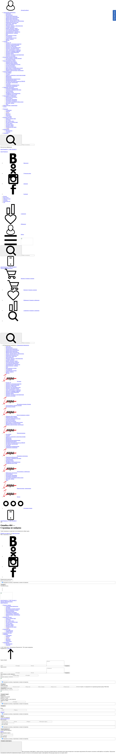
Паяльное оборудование (11, 62)
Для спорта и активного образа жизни (14, 101)
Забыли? (2, 712)
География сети (9, 630)
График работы (9, 631)
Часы (7, 104)
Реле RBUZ (8, 72)
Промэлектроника (7, 71)
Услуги (4, 106)
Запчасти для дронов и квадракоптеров (15, 54)
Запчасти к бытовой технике (12, 48)
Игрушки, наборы (10, 103)
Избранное (23, 224)
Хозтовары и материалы (11, 100)
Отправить (3, 584)
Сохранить (67, 665)
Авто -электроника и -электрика (13, 50)
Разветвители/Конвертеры (12, 88)
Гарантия (8, 131)
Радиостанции (9, 98)
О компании (9, 110)
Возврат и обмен (10, 125)
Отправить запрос (4, 694)
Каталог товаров (7, 605)
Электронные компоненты (9, 12)
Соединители (9, 36)
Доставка (5, 41)
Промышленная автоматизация (13, 78)
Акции (7, 112)
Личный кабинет (25, 10)
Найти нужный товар (11, 118)
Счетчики (8, 83)
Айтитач (9, 648)
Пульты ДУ (8, 42)
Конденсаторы (9, 14)
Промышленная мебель (11, 80)
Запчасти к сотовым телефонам (13, 51)
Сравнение (23, 213)
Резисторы (8, 13)
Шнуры (7, 40)
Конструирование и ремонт (9, 60)
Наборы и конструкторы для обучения (14, 70)
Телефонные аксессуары (11, 94)
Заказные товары (10, 53)
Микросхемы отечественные (12, 19)
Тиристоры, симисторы (11, 23)
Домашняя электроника (8, 87)
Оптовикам (5, 133)
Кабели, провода (10, 39)
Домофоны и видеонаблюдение (13, 93)
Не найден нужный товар (12, 122)
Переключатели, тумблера (12, 33)
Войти (22, 234)
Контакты (8, 113)
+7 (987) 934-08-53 (12, 149)
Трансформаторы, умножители (13, 31)
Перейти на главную (5, 533)
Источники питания (10, 59)
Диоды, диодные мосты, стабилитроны (15, 21)
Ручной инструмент (10, 65)
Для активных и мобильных (9, 95)
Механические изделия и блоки (13, 69)
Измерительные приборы (12, 63)
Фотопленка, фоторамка (11, 99)
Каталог (5, 196)
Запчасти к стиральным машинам (13, 43)
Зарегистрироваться (5, 718)
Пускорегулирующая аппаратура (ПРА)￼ (15, 81)
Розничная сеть (6, 201)
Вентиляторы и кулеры (11, 35)
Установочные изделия (11, 37)
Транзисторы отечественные (12, 17)
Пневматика (9, 77)
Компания (5, 109)
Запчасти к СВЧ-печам (11, 46)
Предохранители (10, 24)
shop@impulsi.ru (4, 149)
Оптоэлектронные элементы (12, 29)
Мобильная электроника (11, 97)
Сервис (7, 128)
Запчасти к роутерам (10, 56)
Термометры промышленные (12, 85)
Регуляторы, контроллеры (12, 82)
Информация (6, 129)
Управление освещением (11, 86)
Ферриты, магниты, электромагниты (14, 25)
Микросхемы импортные (11, 18)
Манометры (8, 76)
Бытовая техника (10, 92)
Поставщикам (9, 130)
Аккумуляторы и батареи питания (14, 58)
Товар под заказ (6, 198)
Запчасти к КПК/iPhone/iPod (12, 52)
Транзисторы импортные (11, 16)
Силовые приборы (10, 27)
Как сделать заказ (10, 121)
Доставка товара (9, 124)
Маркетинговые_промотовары (10, 105)
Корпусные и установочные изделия (14, 68)
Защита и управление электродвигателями (15, 75)
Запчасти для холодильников (12, 45)
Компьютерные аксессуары (12, 22)
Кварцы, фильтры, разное (12, 28)
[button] (114, 15)
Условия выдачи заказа (11, 127)
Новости (8, 111)
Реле (7, 34)
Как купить (5, 197)
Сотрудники (9, 116)
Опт (4, 202)
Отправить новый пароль (6, 740)
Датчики (8, 74)
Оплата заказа (9, 123)
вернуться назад (16, 533)
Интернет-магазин (7, 117)
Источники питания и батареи (10, 57)
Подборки (8, 119)
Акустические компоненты (12, 30)
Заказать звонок (7, 268)
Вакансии (8, 115)
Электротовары (9, 91)
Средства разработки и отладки (13, 64)
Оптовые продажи (7, 632)
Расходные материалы (11, 66)
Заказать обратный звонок (7, 601)
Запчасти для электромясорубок (13, 47)
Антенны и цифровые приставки (13, 89)
